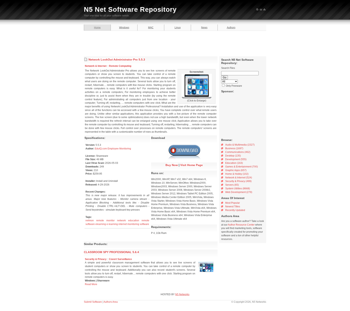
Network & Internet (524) (238, 177)
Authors (231, 27)
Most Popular (232, 202)
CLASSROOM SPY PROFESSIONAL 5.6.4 (111, 252)
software (90, 224)
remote (100, 220)
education (133, 220)
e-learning (112, 224)
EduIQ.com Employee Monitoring (113, 148)
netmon (89, 220)
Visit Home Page (191, 165)
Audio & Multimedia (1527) (240, 144)
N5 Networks (182, 294)
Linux (178, 27)
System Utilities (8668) (237, 188)
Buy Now (171, 165)
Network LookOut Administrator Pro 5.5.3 (117, 59)
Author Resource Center (241, 224)
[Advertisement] (175, 43)
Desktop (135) (233, 155)
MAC (151, 27)
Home (97, 27)
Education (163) (234, 163)
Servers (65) (232, 184)
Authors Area (111, 301)
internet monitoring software (133, 224)
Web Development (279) (238, 192)
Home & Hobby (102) (237, 174)
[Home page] (257, 9)
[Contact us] (261, 9)
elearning (100, 224)
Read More (91, 284)
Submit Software (93, 301)
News (204, 27)
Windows (124, 27)
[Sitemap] (264, 9)
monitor (110, 220)
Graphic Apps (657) (235, 170)
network (121, 220)
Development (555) (235, 159)
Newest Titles (232, 206)
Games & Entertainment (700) (241, 166)
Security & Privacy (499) (238, 181)
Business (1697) (234, 148)
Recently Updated (235, 210)
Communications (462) (237, 152)
